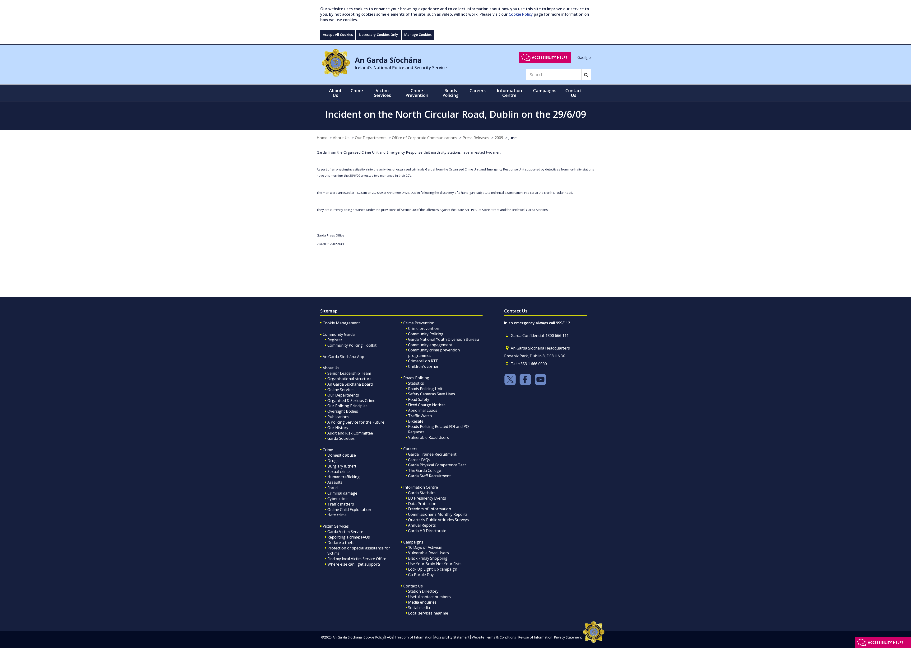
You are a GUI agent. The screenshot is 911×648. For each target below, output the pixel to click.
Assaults (334, 482)
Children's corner (423, 366)
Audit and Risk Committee (350, 433)
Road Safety (418, 399)
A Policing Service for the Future (355, 422)
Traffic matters (340, 504)
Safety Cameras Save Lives (431, 394)
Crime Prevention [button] (416, 93)
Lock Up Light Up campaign (432, 569)
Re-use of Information (535, 637)
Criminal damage (342, 493)
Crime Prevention (418, 323)
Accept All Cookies (338, 34)
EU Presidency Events (427, 498)
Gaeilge (584, 57)
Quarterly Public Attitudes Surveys (438, 519)
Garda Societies (341, 438)
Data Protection (422, 503)
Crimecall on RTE (423, 361)
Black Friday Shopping (427, 558)
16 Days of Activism (425, 547)
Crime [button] (357, 90)
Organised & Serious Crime (351, 400)
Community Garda (339, 334)
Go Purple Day (421, 574)
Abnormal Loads (422, 410)
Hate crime (337, 514)
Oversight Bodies (342, 411)
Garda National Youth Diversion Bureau (443, 339)
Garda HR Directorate (427, 530)
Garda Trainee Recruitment (432, 454)
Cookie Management (341, 323)
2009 (499, 137)
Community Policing (425, 333)
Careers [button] (477, 90)
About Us (341, 137)
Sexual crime (338, 471)
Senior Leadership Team (349, 373)
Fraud (332, 487)
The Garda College (424, 470)
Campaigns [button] (544, 90)
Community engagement (430, 344)
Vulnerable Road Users (428, 437)
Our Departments (370, 137)
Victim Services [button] (382, 93)
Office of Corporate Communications (424, 137)
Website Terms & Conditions (494, 637)
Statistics (416, 383)
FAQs (389, 637)
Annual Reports (422, 525)
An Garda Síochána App (343, 356)
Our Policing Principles (347, 405)
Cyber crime (338, 498)
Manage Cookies (418, 34)
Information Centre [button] (509, 93)
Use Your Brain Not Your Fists (434, 563)
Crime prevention (423, 328)
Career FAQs (419, 459)
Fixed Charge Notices (427, 404)
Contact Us (413, 586)
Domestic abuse (341, 455)
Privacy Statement (568, 637)
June (513, 137)
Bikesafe (415, 421)
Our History (337, 427)
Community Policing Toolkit (351, 345)
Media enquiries (422, 602)
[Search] (586, 74)
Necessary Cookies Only (378, 34)
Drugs (333, 460)
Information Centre (420, 487)
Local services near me (428, 613)
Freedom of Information (429, 508)
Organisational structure (349, 378)
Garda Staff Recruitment (429, 475)
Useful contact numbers (429, 596)
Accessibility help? (549, 57)
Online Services (340, 389)
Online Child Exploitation (349, 509)
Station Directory (423, 591)
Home (322, 137)
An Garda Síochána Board (350, 384)
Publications (338, 416)
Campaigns (413, 542)
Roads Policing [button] (450, 93)
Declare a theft (340, 542)
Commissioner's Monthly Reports (438, 514)
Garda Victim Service (345, 531)
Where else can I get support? (354, 564)
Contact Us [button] (573, 93)
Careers (410, 448)
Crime (328, 449)
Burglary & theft (341, 466)
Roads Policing (416, 377)
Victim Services (336, 526)
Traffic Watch (420, 415)
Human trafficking (343, 476)
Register (334, 339)
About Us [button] (335, 93)
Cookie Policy (521, 14)
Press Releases (476, 137)
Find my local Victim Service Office (356, 558)
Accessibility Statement (451, 637)
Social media (419, 607)
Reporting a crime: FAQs (348, 537)
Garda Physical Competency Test (437, 465)
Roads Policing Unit (425, 388)
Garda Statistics (422, 492)
